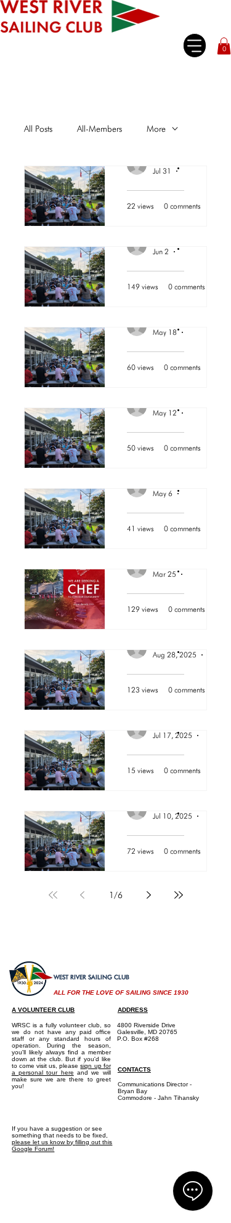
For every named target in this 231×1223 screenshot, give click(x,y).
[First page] (53, 895)
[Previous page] (82, 895)
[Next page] (149, 895)
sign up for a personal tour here (61, 1069)
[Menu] (194, 45)
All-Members (99, 129)
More (156, 129)
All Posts (38, 129)
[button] (224, 46)
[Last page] (179, 895)
